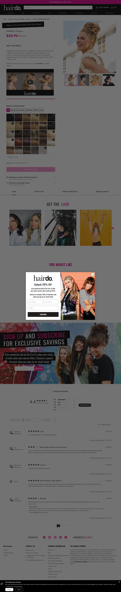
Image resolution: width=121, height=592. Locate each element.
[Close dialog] (92, 274)
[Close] (119, 582)
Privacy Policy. (18, 586)
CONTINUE (43, 314)
